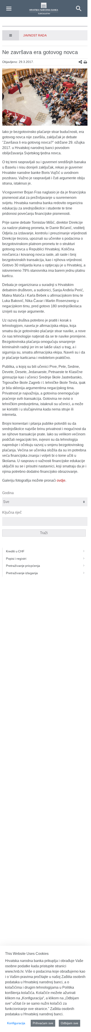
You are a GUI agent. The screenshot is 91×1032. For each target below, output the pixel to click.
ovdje (61, 480)
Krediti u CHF (15, 551)
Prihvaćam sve (43, 1023)
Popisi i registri (16, 558)
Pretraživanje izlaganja (22, 573)
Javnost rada (34, 35)
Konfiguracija (16, 1023)
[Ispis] (85, 62)
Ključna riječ (12, 512)
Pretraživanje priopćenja (23, 565)
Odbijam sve (69, 1023)
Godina (8, 493)
